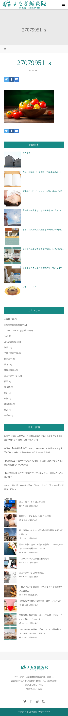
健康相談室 (9, 370)
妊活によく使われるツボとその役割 (35, 516)
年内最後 (27, 153)
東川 (6, 393)
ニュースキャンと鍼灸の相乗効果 (34, 558)
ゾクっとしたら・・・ (32, 287)
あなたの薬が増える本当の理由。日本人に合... (43, 249)
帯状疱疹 (8, 404)
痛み (6, 410)
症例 (6, 398)
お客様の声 (9, 319)
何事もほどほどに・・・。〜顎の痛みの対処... (43, 191)
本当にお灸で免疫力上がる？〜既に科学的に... (43, 229)
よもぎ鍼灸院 (10, 342)
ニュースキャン (11, 376)
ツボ (6, 336)
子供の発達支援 (11, 353)
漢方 (6, 364)
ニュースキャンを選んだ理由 (32, 502)
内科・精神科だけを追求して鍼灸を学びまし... (43, 172)
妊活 (6, 347)
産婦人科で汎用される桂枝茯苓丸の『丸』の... (43, 210)
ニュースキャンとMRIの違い (32, 573)
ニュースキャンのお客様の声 (17, 330)
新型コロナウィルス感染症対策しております (42, 268)
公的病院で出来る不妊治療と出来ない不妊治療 (40, 601)
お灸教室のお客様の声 (14, 325)
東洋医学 (8, 359)
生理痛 (7, 415)
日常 (6, 381)
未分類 (7, 387)
